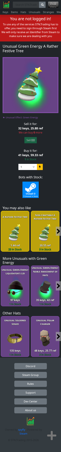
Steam (23, 433)
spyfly (21, 429)
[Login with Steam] (53, 5)
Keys (5, 12)
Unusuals (34, 12)
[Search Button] (42, 5)
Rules (30, 384)
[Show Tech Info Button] (51, 435)
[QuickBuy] (40, 167)
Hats (23, 12)
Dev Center (30, 401)
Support (31, 392)
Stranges (48, 12)
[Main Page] (6, 5)
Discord (30, 366)
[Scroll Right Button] (58, 231)
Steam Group (30, 375)
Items (14, 12)
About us (30, 410)
